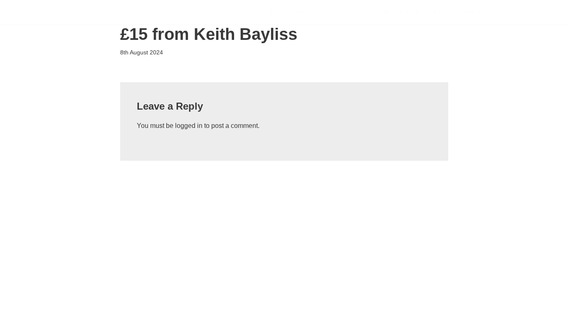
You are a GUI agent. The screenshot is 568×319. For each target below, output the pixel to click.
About (477, 12)
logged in (189, 125)
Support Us (338, 12)
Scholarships (278, 12)
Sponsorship (397, 12)
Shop (509, 12)
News (443, 12)
